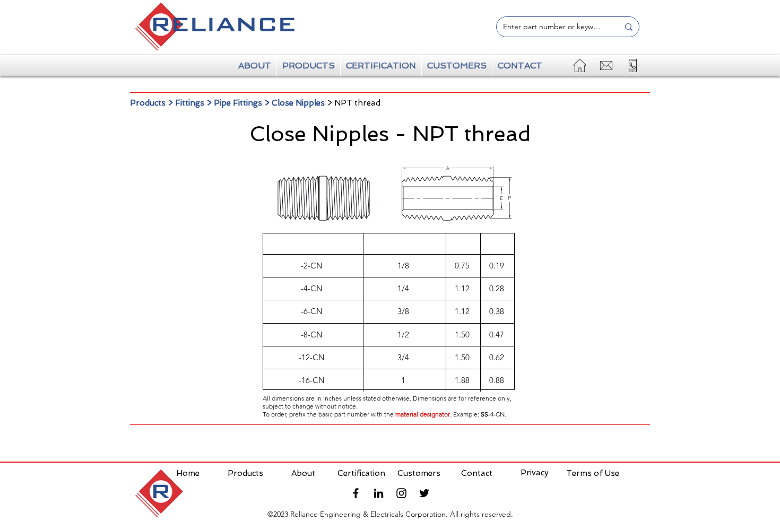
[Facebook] (355, 493)
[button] (632, 65)
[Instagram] (401, 493)
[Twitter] (424, 493)
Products (148, 103)
